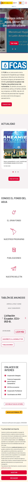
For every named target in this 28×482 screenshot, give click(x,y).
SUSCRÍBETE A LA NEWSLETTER (13, 339)
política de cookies (6, 468)
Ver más (14, 43)
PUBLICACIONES (8, 345)
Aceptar (14, 472)
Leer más (20, 332)
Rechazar (14, 478)
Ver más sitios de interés (14, 404)
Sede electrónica (13, 412)
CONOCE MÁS (6, 104)
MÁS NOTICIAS (14, 179)
